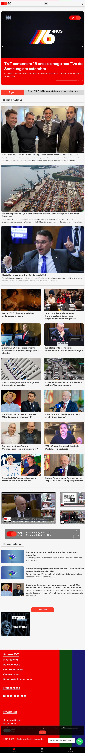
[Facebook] (18, 696)
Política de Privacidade (17, 679)
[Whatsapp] (8, 696)
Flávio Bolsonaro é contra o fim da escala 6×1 (24, 275)
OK (42, 732)
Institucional (10, 659)
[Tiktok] (22, 696)
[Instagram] (11, 696)
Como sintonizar (13, 669)
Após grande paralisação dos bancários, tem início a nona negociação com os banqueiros (60, 316)
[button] (46, 3)
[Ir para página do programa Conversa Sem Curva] (15, 636)
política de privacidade (69, 728)
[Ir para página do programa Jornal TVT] (42, 538)
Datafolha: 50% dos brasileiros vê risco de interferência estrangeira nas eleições (20, 350)
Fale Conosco (11, 664)
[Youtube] (4, 696)
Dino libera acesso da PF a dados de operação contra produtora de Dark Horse (40, 155)
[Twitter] (15, 696)
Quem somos (11, 674)
